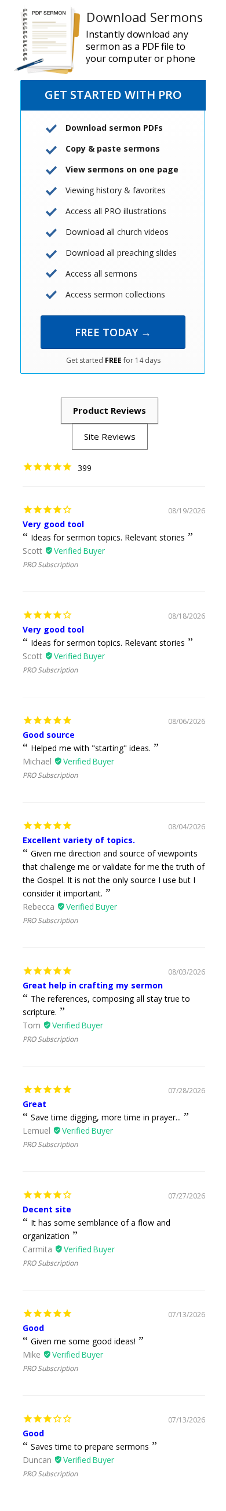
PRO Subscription (50, 564)
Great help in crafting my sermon (93, 985)
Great (34, 1103)
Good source (49, 734)
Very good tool (53, 524)
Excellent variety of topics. (79, 839)
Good (33, 1327)
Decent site (47, 1209)
